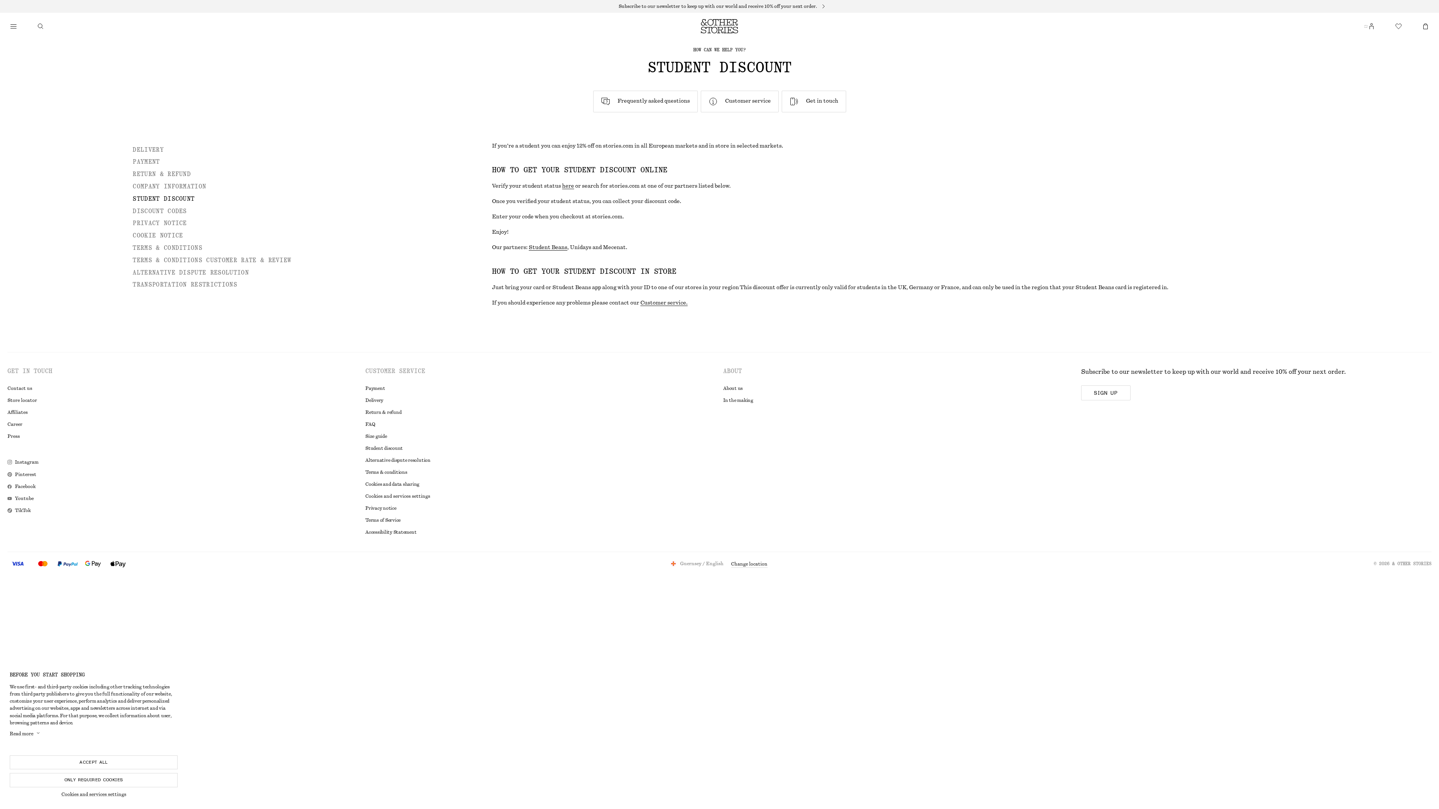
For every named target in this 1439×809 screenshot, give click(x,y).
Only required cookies (93, 780)
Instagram (27, 462)
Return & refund (383, 412)
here (568, 186)
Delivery (374, 400)
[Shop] (13, 26)
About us (733, 388)
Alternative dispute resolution (398, 460)
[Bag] (1425, 26)
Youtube (24, 498)
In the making (738, 400)
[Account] (1371, 26)
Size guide (376, 436)
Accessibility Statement (390, 532)
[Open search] (40, 26)
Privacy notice (380, 508)
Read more (21, 733)
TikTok (23, 510)
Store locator (22, 400)
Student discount (384, 448)
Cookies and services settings (93, 794)
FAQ (370, 424)
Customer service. (664, 303)
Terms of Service (383, 520)
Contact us (19, 388)
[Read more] (719, 6)
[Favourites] (1398, 26)
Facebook (25, 486)
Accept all (93, 762)
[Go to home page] (719, 26)
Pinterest (25, 474)
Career (14, 424)
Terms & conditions (386, 472)
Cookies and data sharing (392, 484)
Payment (375, 388)
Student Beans (548, 247)
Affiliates (17, 412)
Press (13, 436)
